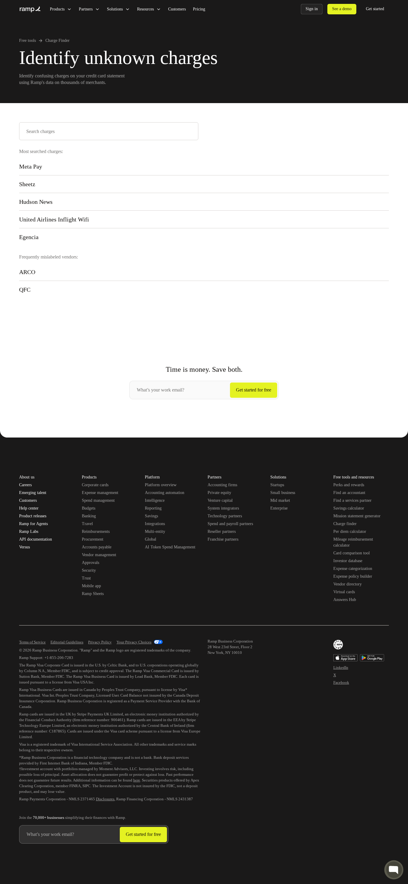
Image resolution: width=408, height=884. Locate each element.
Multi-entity (155, 531)
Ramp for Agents (33, 523)
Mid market (280, 500)
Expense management (100, 492)
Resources (145, 9)
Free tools (27, 40)
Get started (375, 9)
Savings (151, 516)
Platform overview (161, 485)
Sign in (312, 9)
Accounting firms (222, 485)
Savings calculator (348, 508)
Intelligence (155, 500)
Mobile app (91, 586)
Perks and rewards (348, 485)
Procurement (92, 539)
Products (57, 9)
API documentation (35, 539)
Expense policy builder (352, 576)
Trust (86, 578)
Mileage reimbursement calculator (353, 542)
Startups (277, 485)
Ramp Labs (28, 531)
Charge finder (345, 523)
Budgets (88, 508)
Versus (24, 547)
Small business (282, 492)
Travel (87, 523)
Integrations (155, 523)
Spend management (98, 500)
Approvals (90, 562)
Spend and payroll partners (230, 523)
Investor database (347, 561)
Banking (89, 516)
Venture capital (220, 500)
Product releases (32, 516)
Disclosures (105, 799)
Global (150, 539)
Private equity (219, 492)
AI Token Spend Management (170, 547)
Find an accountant (349, 492)
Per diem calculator (349, 531)
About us (26, 477)
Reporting (153, 508)
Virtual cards (344, 592)
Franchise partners (223, 539)
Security (89, 570)
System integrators (223, 508)
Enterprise (279, 508)
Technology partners (225, 516)
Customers (177, 9)
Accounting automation (164, 492)
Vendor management (99, 555)
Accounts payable (96, 547)
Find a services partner (352, 500)
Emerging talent (32, 492)
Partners (86, 9)
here (136, 780)
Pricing (199, 9)
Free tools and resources (353, 477)
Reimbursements (96, 531)
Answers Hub (344, 599)
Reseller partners (222, 531)
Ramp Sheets (93, 593)
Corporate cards (95, 485)
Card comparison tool (351, 553)
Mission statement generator (357, 516)
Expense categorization (352, 568)
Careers (25, 485)
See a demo (342, 9)
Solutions (115, 9)
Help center (29, 508)
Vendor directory (347, 584)
